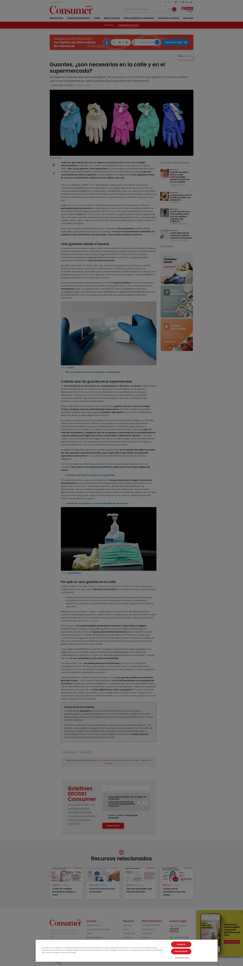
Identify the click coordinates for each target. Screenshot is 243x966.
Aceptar (181, 944)
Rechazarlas (181, 951)
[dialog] (126, 951)
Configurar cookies (182, 958)
